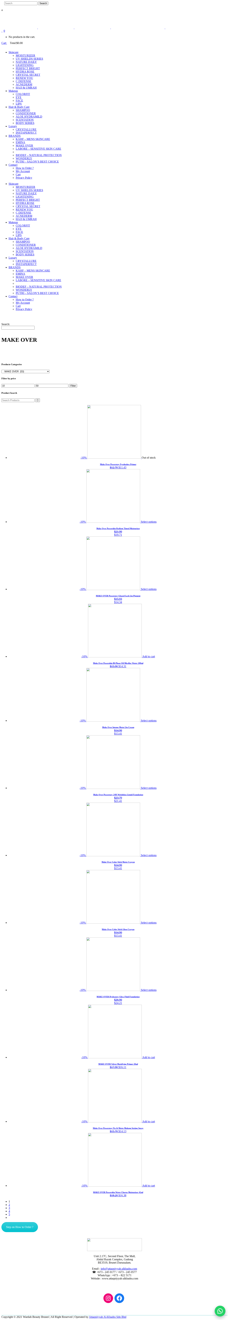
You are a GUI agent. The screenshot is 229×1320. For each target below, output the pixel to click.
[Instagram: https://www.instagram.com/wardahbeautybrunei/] (108, 1298)
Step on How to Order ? (19, 1227)
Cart (4, 42)
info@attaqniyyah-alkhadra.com (119, 1268)
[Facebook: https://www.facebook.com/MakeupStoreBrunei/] (119, 1298)
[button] (220, 1311)
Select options (149, 521)
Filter (73, 385)
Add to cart (148, 656)
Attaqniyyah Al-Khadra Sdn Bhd (107, 1316)
